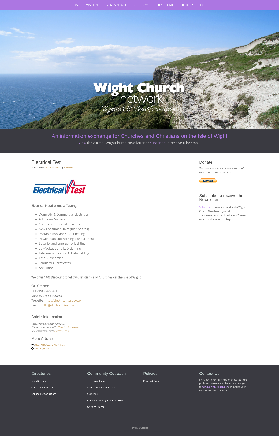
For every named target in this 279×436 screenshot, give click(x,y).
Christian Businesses (68, 327)
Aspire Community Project (101, 387)
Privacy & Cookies (152, 380)
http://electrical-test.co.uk (62, 300)
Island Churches (39, 380)
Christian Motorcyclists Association (105, 400)
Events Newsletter (120, 5)
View (83, 143)
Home (75, 5)
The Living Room (96, 380)
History (187, 5)
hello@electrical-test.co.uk (59, 305)
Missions (92, 5)
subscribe (158, 143)
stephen (68, 167)
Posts (203, 5)
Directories (166, 5)
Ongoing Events (95, 406)
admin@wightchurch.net (215, 386)
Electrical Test (61, 330)
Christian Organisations (43, 393)
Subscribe (205, 207)
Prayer (146, 5)
